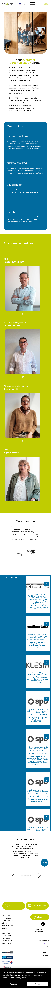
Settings (13, 984)
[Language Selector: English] (21, 4)
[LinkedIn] (22, 313)
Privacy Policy (20, 977)
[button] (44, 863)
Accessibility (40, 931)
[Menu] (32, 4)
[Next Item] (39, 552)
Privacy (38, 929)
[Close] (47, 972)
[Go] (46, 584)
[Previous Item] (13, 552)
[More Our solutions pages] (37, 940)
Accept (37, 984)
